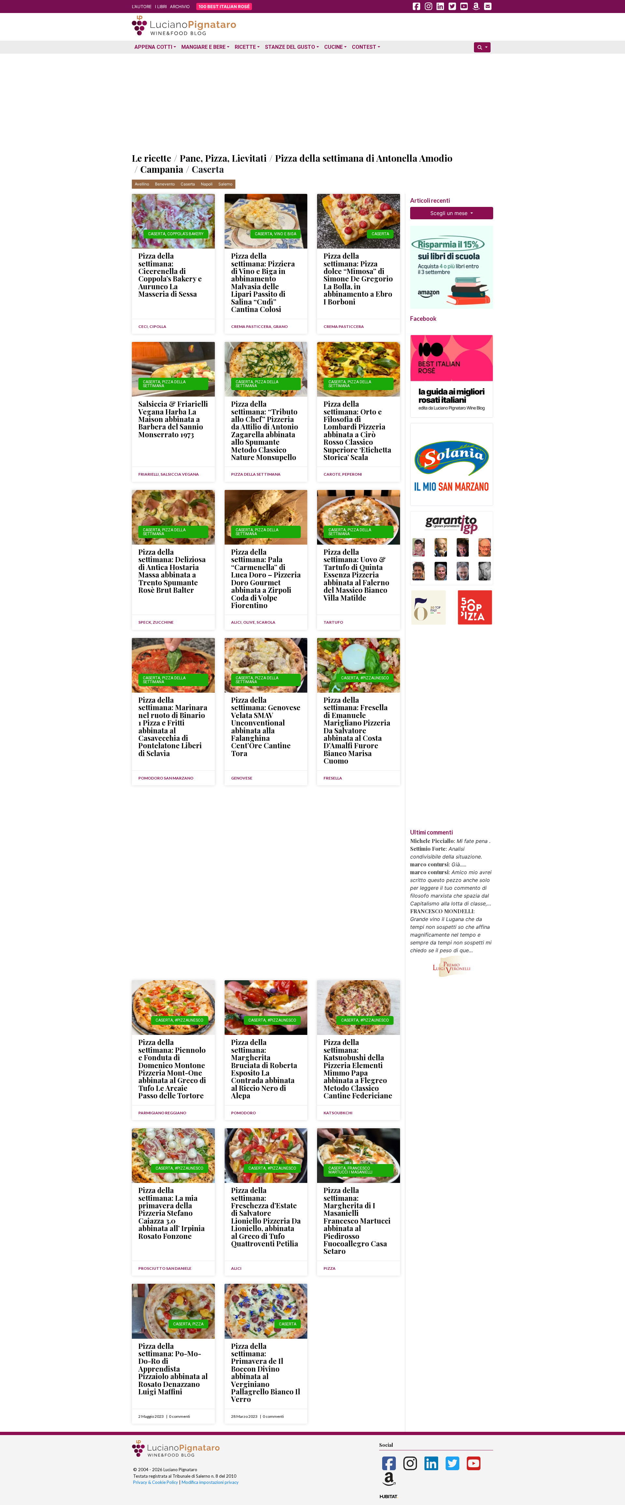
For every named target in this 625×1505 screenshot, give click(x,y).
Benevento (165, 184)
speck (144, 622)
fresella (333, 778)
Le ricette (151, 158)
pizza (330, 1268)
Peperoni (352, 474)
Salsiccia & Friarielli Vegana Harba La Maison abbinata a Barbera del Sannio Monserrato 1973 (173, 419)
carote (332, 474)
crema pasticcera (251, 326)
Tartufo (333, 622)
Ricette (245, 47)
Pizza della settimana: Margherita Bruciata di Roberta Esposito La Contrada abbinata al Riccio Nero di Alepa (264, 1068)
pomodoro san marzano (165, 778)
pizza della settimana (164, 384)
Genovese (241, 778)
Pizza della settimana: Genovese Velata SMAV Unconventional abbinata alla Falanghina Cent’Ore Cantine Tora (265, 726)
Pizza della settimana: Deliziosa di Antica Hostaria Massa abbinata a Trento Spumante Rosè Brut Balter (172, 571)
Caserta (188, 184)
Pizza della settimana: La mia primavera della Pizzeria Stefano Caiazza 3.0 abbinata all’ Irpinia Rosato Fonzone (171, 1213)
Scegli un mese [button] (449, 213)
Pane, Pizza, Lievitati (223, 158)
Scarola (266, 622)
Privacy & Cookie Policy (155, 1482)
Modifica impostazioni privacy (210, 1482)
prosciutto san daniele (164, 1268)
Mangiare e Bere (203, 47)
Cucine (333, 47)
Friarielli (148, 474)
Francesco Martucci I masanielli (350, 1170)
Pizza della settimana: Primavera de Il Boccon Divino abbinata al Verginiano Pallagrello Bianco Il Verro (265, 1372)
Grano (280, 326)
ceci (143, 326)
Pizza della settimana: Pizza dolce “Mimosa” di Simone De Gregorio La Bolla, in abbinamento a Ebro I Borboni (358, 278)
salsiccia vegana (179, 474)
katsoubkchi (338, 1112)
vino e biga (285, 234)
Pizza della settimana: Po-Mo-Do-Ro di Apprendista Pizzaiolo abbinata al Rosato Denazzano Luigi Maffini (173, 1368)
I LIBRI (161, 6)
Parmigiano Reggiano (162, 1112)
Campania (161, 169)
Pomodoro (243, 1112)
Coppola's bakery (185, 234)
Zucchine (163, 622)
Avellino (142, 184)
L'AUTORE (142, 6)
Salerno (225, 184)
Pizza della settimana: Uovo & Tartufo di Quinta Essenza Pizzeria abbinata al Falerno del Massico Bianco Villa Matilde (356, 574)
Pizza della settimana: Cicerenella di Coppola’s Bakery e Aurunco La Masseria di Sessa (170, 275)
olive (249, 622)
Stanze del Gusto (290, 47)
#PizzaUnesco (374, 678)
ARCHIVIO (180, 6)
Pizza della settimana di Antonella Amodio (363, 158)
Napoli (207, 184)
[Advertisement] (312, 101)
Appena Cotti (153, 47)
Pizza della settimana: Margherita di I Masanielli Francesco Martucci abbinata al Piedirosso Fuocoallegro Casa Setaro (357, 1220)
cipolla (157, 326)
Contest (364, 47)
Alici (236, 622)
